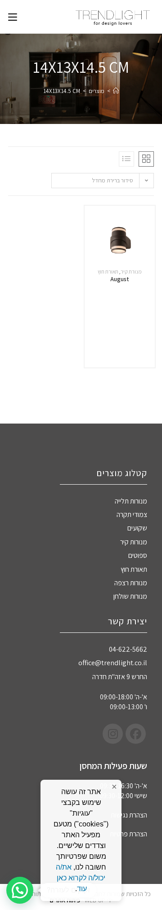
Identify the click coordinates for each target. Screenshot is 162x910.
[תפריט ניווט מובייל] (12, 17)
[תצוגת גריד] (146, 159)
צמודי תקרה (132, 514)
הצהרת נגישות (129, 815)
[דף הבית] (116, 91)
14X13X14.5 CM (61, 91)
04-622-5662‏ (128, 649)
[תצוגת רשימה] (126, 159)
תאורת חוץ (108, 271)
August (119, 279)
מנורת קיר (131, 271)
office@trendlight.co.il (112, 662)
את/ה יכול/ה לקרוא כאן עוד (80, 877)
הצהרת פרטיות (128, 834)
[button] (19, 890)
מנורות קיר (133, 542)
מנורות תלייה (131, 501)
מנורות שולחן (130, 596)
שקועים (137, 528)
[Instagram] (113, 734)
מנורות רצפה (130, 583)
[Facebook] (136, 734)
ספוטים (137, 555)
